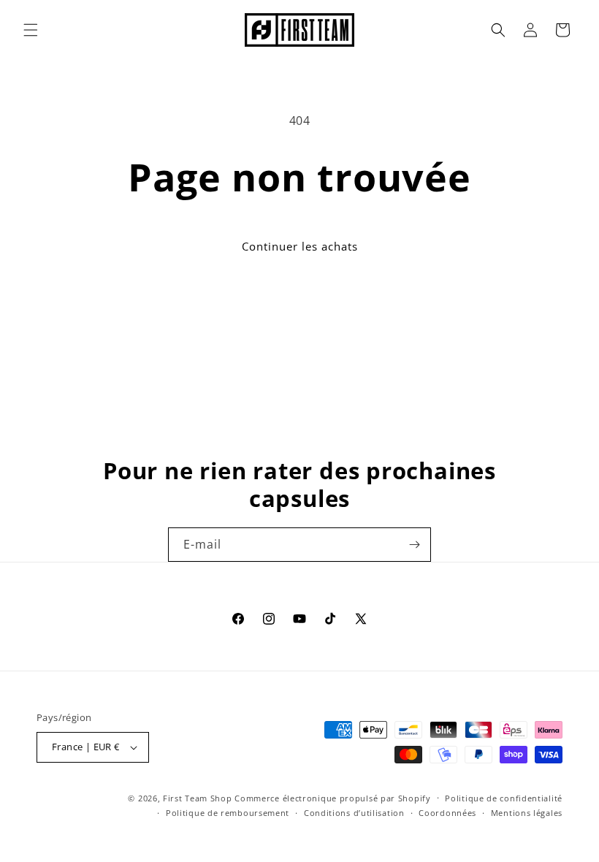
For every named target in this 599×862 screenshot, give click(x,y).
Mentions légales (526, 812)
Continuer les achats (300, 246)
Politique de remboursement (227, 812)
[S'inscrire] (414, 544)
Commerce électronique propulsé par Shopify (332, 798)
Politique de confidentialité (503, 798)
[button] (31, 30)
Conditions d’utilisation (354, 812)
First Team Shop (197, 798)
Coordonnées (447, 812)
